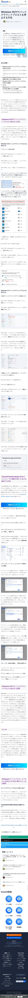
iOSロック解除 (21, 968)
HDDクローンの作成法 (7, 964)
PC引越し (21, 962)
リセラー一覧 (7, 980)
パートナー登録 (7, 978)
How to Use (5, 4)
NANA (11, 21)
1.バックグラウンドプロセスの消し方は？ (12, 90)
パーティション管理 (13, 4)
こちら (22, 946)
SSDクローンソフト (7, 966)
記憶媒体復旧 (21, 954)
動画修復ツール (7, 962)
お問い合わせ (20, 993)
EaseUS (6, 2)
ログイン (19, 945)
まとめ (4, 85)
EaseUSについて (7, 974)
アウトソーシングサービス (7, 983)
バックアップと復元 (21, 960)
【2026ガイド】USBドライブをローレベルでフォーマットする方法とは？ (14, 865)
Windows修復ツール (7, 956)
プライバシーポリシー (9, 993)
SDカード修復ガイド (7, 954)
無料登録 (14, 943)
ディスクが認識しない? (7, 958)
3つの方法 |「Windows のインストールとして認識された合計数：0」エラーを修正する (14, 857)
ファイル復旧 (21, 956)
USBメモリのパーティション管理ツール (14, 882)
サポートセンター (7, 982)
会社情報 (7, 976)
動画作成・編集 (21, 964)
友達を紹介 (7, 985)
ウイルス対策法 (7, 960)
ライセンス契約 (15, 993)
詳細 (15, 996)
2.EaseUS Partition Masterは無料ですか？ (13, 92)
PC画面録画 (20, 966)
